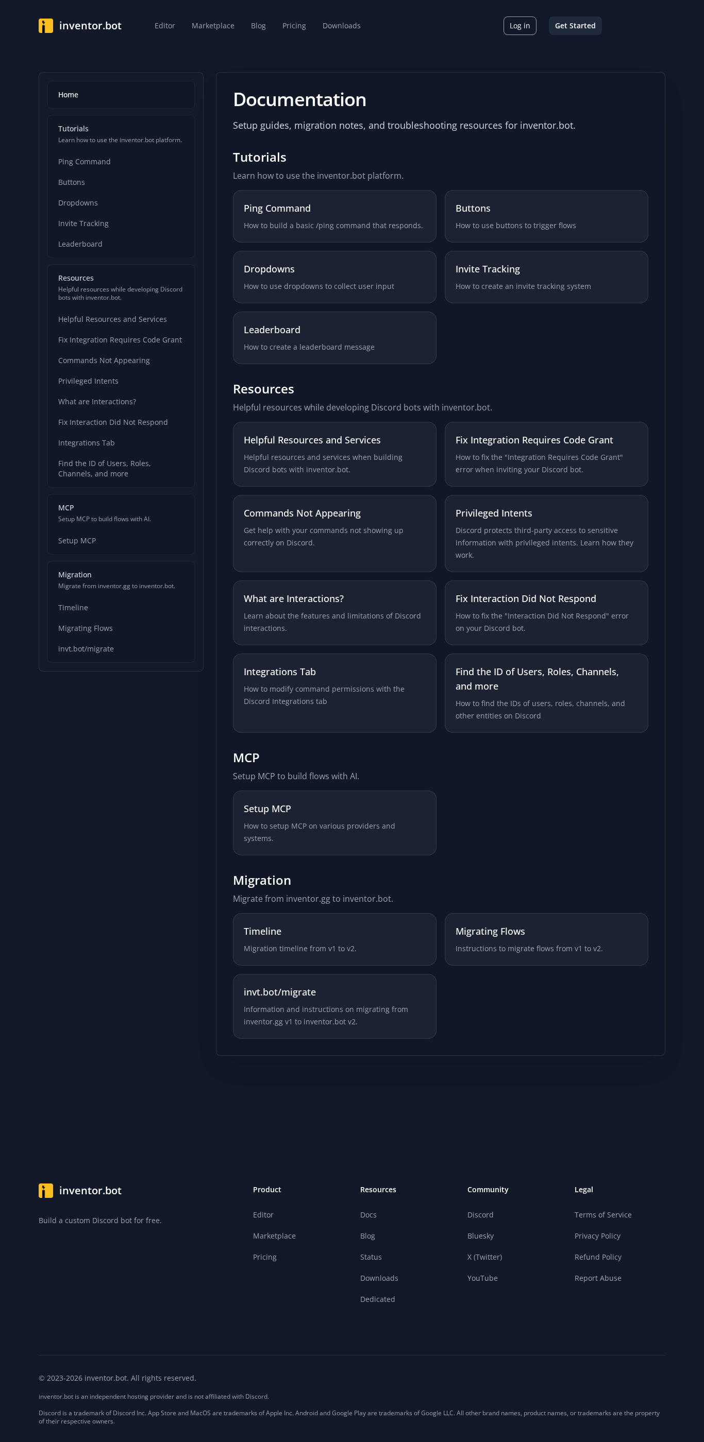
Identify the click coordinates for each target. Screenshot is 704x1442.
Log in (520, 25)
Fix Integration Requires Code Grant (120, 340)
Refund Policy (598, 1257)
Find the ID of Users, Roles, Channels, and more (104, 468)
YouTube (482, 1278)
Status (371, 1257)
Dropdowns (78, 203)
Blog (367, 1236)
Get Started (575, 25)
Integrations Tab (86, 443)
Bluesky (480, 1236)
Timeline (73, 607)
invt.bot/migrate (86, 649)
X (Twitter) (484, 1257)
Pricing (265, 1257)
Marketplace (274, 1236)
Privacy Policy (598, 1236)
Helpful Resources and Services (112, 319)
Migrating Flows (85, 628)
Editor (263, 1215)
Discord (480, 1215)
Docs (368, 1215)
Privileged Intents (88, 381)
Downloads (379, 1278)
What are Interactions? (97, 401)
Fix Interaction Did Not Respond (113, 422)
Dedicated (377, 1299)
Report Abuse (598, 1278)
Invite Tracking (83, 223)
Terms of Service (603, 1215)
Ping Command (84, 161)
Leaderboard (80, 244)
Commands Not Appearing (104, 360)
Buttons (71, 182)
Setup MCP (77, 540)
